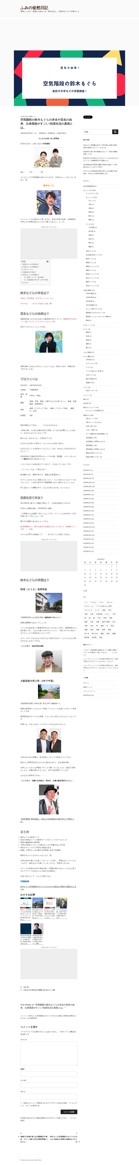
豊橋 (90, 246)
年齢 (97, 622)
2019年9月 (87, 539)
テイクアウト (90, 193)
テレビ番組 (87, 356)
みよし (91, 200)
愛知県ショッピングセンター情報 (97, 316)
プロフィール (28, 269)
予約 (109, 610)
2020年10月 (87, 486)
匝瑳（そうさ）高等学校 (35, 277)
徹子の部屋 (89, 379)
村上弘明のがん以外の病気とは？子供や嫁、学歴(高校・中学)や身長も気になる (37, 914)
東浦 (90, 212)
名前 (22, 1069)
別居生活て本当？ (29, 272)
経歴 (103, 629)
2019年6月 (87, 551)
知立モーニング (91, 278)
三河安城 (92, 227)
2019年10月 (87, 535)
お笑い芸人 (26, 987)
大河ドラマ (89, 375)
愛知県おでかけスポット (94, 313)
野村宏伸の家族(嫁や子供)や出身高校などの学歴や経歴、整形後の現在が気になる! (25, 939)
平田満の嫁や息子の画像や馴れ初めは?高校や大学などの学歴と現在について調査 (37, 939)
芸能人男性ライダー (93, 457)
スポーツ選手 (90, 430)
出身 (91, 614)
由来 (35, 990)
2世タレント (90, 418)
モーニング (89, 197)
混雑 (102, 626)
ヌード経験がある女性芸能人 (96, 434)
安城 (90, 208)
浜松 (90, 239)
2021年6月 (87, 474)
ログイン (86, 683)
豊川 (90, 216)
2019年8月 (87, 543)
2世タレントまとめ (92, 422)
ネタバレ (110, 602)
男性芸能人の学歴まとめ (94, 449)
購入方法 (95, 633)
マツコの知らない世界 (93, 371)
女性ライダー (90, 390)
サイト (23, 1092)
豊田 (90, 220)
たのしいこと (87, 325)
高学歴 (94, 637)
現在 (112, 626)
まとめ (25, 282)
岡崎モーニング (91, 266)
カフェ (85, 329)
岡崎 (87, 332)
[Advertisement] (69, 34)
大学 (24, 990)
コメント (23, 1039)
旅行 (84, 399)
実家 (110, 618)
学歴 (32, 990)
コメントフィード (89, 691)
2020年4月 (87, 511)
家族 (86, 622)
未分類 (85, 403)
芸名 (44, 990)
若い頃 (86, 633)
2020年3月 (87, 515)
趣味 (102, 633)
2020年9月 (87, 490)
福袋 (97, 629)
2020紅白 (89, 359)
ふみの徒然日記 (34, 7)
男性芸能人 (89, 445)
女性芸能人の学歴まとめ (94, 441)
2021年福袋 (90, 305)
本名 (91, 626)
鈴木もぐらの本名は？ (31, 264)
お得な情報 (87, 290)
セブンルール (90, 363)
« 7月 (85, 590)
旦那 (86, 626)
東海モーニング (91, 274)
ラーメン (86, 395)
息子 (114, 622)
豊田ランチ (89, 282)
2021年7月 (87, 470)
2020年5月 (87, 507)
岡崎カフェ (89, 262)
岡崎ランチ (89, 270)
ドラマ (88, 367)
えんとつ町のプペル (93, 309)
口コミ (107, 614)
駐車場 (86, 637)
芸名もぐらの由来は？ (31, 267)
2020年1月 (87, 523)
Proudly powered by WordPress (30, 1160)
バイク (85, 387)
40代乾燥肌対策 (88, 186)
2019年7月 (87, 547)
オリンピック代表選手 (93, 410)
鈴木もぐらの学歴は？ (31, 275)
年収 (91, 622)
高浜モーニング (91, 286)
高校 (54, 990)
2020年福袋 (90, 293)
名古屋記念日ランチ (93, 255)
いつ (86, 602)
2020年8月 (87, 494)
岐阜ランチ (89, 259)
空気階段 (39, 990)
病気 (91, 629)
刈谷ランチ (89, 251)
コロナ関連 (87, 352)
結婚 (109, 629)
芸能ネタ (86, 415)
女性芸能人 (89, 438)
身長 (108, 633)
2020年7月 (87, 498)
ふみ (34, 116)
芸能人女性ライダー (93, 453)
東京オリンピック (89, 407)
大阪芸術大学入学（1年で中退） (38, 280)
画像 (86, 629)
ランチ (88, 224)
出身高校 (99, 614)
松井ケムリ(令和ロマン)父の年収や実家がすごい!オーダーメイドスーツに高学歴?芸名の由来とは (25, 914)
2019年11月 (87, 531)
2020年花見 (90, 297)
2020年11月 (87, 482)
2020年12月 (87, 478)
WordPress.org (88, 695)
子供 (29, 990)
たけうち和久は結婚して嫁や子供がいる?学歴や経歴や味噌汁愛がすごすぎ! (61, 914)
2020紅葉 (89, 301)
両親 (103, 610)
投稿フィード (87, 687)
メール (23, 1080)
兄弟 (86, 614)
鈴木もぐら (49, 990)
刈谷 (90, 204)
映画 (87, 320)
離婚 (114, 633)
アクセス (93, 602)
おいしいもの (87, 190)
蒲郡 (87, 344)
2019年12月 (87, 527)
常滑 (87, 336)
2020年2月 (87, 519)
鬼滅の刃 (89, 382)
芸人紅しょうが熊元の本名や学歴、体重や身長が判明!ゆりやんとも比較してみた (49, 914)
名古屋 (91, 231)
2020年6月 (87, 503)
